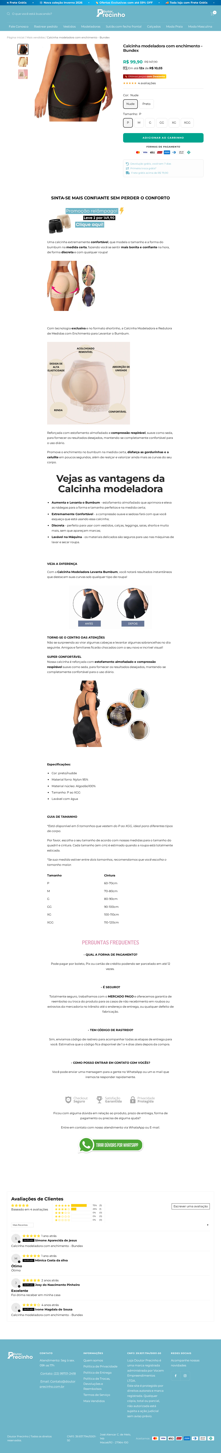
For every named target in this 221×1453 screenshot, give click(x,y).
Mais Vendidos (94, 1401)
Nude (130, 104)
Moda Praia (174, 26)
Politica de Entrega (97, 1372)
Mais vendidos (36, 37)
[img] (32, 1236)
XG (174, 122)
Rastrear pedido (46, 26)
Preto (146, 104)
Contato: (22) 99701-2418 (58, 1373)
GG (162, 122)
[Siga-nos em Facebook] (175, 1376)
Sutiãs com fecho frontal (124, 26)
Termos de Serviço (96, 1395)
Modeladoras (90, 26)
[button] (62, 1205)
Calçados (154, 26)
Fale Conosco (18, 26)
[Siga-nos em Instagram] (185, 1376)
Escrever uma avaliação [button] (191, 1206)
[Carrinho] (212, 13)
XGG (187, 122)
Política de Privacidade (100, 1366)
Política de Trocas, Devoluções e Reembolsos (96, 1384)
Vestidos (69, 26)
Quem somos (93, 1360)
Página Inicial (15, 37)
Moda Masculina (200, 26)
